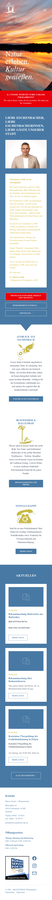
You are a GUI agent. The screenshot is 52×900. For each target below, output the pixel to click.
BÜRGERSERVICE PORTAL (26, 305)
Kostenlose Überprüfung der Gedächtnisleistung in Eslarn (23, 737)
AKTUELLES (26, 313)
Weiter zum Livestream (26, 399)
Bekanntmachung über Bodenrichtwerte (20, 679)
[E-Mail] (34, 873)
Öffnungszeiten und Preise (26, 483)
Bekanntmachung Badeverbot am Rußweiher (26, 615)
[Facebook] (34, 858)
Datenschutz (9, 892)
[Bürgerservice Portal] (17, 868)
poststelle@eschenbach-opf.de (16, 822)
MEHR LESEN (18, 638)
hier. (31, 688)
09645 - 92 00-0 (18, 815)
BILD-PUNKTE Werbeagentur (25, 889)
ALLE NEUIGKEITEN (26, 775)
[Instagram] (34, 866)
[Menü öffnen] (45, 10)
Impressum (21, 892)
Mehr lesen (26, 551)
